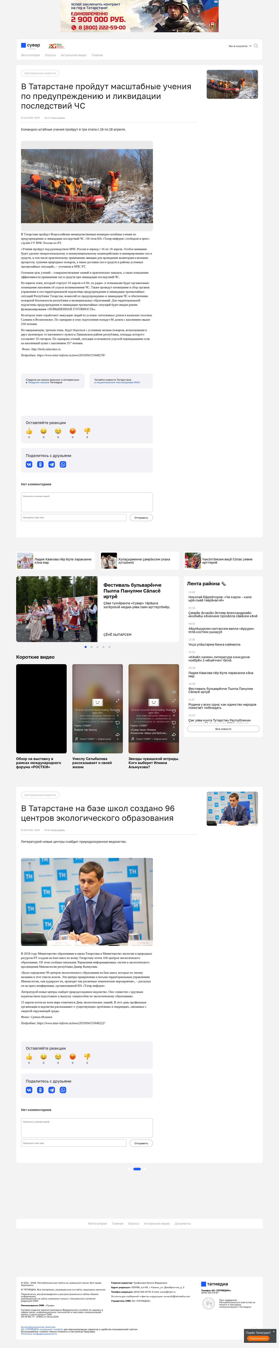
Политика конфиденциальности (39, 1333)
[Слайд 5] (109, 647)
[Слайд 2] (92, 647)
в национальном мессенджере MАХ (117, 382)
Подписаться (258, 1338)
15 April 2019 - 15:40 (30, 830)
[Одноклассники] (40, 464)
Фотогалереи (30, 55)
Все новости (223, 728)
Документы (183, 1223)
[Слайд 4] (103, 647)
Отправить (141, 517)
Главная (97, 55)
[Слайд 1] (86, 647)
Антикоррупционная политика (38, 1327)
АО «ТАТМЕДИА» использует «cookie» (42, 1329)
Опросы (50, 55)
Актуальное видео (74, 55)
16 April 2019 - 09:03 (30, 118)
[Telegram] (51, 464)
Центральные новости (40, 73)
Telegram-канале (39, 382)
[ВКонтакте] (29, 464)
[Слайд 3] (97, 647)
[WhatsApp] (63, 464)
